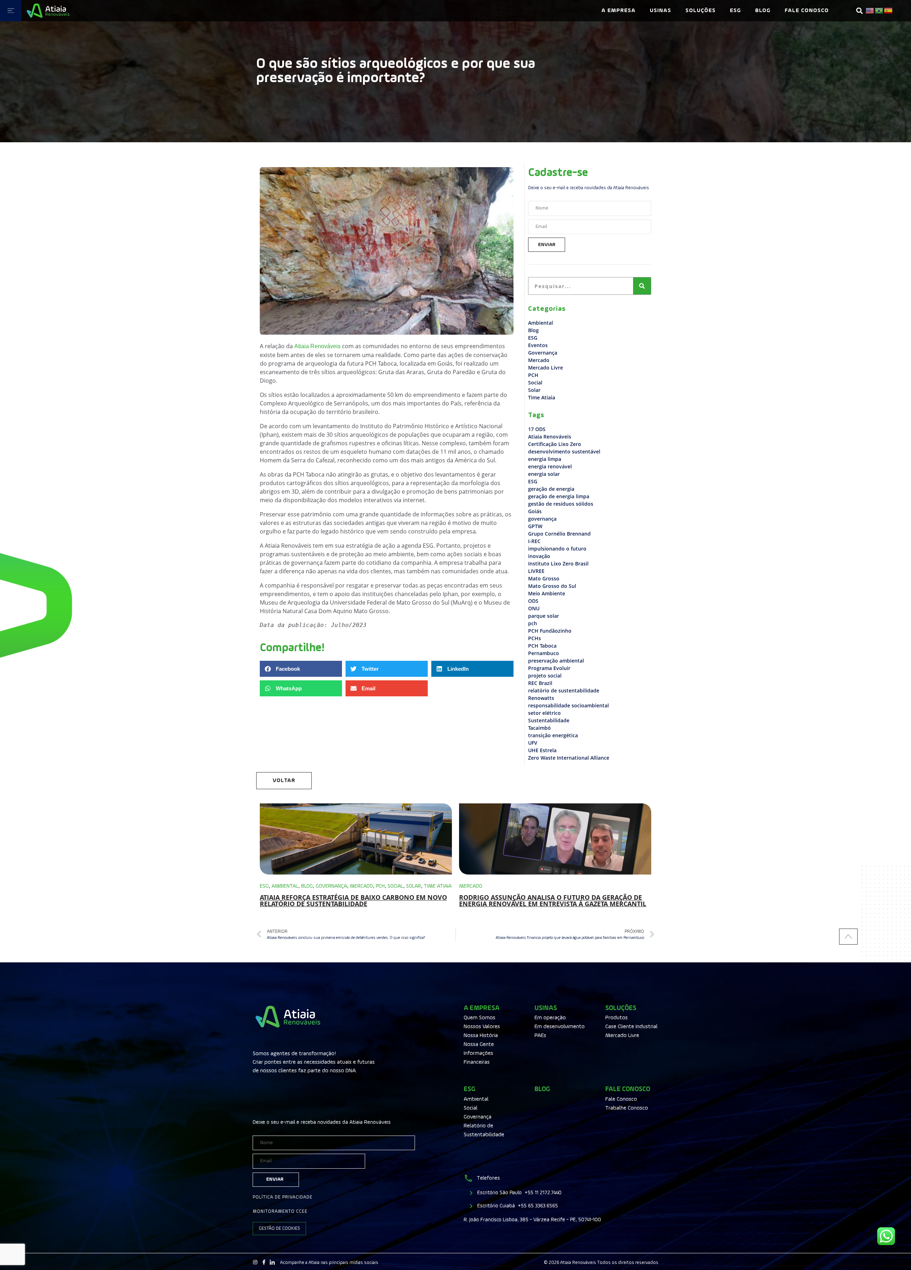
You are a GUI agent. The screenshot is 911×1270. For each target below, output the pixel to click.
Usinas (660, 11)
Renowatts (541, 698)
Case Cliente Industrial (631, 1027)
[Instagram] (255, 1262)
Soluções (700, 11)
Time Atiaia (541, 397)
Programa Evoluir (549, 668)
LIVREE (536, 571)
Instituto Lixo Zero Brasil (558, 563)
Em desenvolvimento (560, 1027)
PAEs (540, 1035)
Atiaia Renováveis (549, 436)
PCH (533, 375)
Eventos (538, 345)
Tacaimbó (539, 727)
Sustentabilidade (548, 720)
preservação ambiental (556, 660)
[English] (870, 10)
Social (535, 382)
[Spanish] (888, 10)
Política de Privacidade (282, 1197)
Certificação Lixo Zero (554, 444)
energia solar (544, 474)
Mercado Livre (545, 367)
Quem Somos (479, 1018)
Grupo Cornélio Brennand (559, 533)
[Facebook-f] (263, 1262)
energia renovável (550, 466)
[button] (859, 11)
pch (532, 623)
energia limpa (544, 459)
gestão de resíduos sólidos (560, 503)
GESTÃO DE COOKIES (279, 1228)
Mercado (538, 360)
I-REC (534, 541)
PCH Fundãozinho (550, 630)
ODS (533, 600)
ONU (533, 608)
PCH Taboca (542, 645)
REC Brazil (540, 683)
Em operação (550, 1018)
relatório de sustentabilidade (563, 690)
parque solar (543, 615)
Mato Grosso (543, 578)
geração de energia (551, 488)
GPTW (535, 526)
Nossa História (481, 1035)
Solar (534, 390)
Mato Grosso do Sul (552, 586)
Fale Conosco (807, 11)
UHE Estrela (542, 750)
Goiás (535, 511)
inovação (539, 556)
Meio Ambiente (546, 593)
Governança (542, 352)
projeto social (545, 675)
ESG (735, 11)
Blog (762, 11)
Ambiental (540, 322)
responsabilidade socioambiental (568, 705)
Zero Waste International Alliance (568, 757)
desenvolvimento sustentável (564, 451)
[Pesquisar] (642, 285)
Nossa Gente (479, 1044)
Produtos (616, 1018)
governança (542, 518)
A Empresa (618, 11)
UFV (532, 742)
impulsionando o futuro (557, 548)
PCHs (534, 638)
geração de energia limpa (558, 496)
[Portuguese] (879, 10)
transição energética (553, 735)
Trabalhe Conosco (626, 1108)
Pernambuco (543, 653)
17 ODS (537, 429)
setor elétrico (544, 713)
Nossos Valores (482, 1027)
